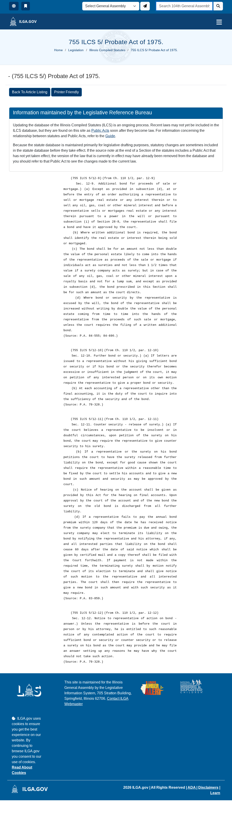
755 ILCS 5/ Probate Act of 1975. (154, 50)
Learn (215, 793)
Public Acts (100, 130)
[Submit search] (218, 6)
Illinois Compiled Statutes (107, 50)
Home (58, 50)
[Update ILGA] (145, 6)
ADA (192, 787)
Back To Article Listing (29, 92)
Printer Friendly (66, 92)
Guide (110, 136)
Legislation (76, 50)
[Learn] (25, 6)
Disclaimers (208, 787)
